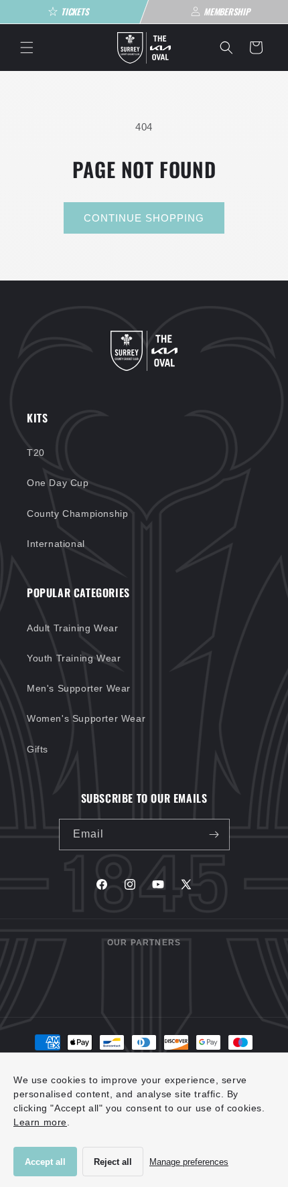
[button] (27, 47)
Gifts (37, 749)
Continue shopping (144, 218)
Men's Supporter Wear (79, 688)
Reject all (113, 1162)
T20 (36, 452)
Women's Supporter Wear (86, 718)
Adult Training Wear (72, 628)
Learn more (40, 1122)
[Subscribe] (214, 834)
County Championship (77, 513)
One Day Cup (58, 482)
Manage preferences (188, 1162)
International (56, 543)
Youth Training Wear (74, 658)
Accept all (45, 1162)
